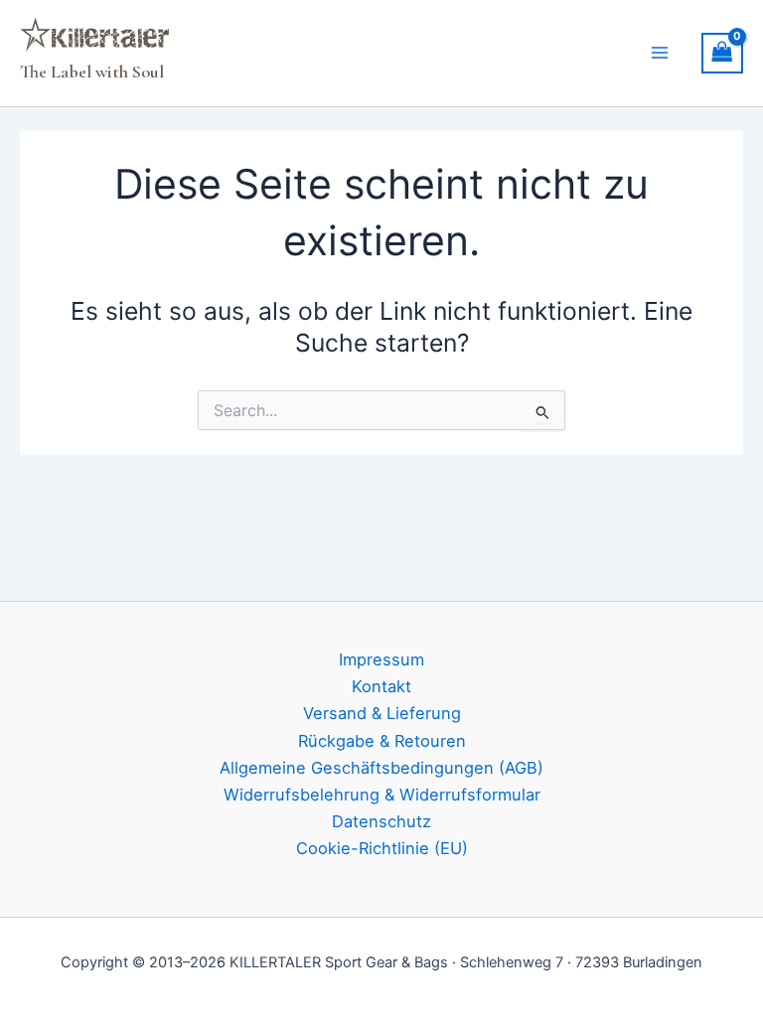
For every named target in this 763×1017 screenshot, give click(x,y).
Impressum (381, 659)
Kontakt (381, 686)
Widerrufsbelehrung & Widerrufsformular (382, 794)
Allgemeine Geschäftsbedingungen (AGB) (381, 768)
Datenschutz (381, 821)
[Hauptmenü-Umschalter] (660, 53)
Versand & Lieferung (382, 713)
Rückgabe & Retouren (382, 741)
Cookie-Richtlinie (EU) (382, 848)
